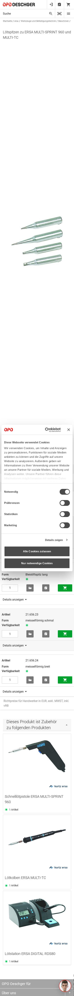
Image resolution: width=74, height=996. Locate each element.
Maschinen (63, 21)
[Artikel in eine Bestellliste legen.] (45, 588)
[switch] (65, 503)
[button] (65, 986)
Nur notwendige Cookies (37, 563)
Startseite (7, 21)
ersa (16, 21)
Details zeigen (54, 539)
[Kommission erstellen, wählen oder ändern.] (30, 588)
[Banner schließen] (68, 429)
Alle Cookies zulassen (37, 551)
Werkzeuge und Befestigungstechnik (38, 21)
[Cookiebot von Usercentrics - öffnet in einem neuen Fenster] (46, 430)
